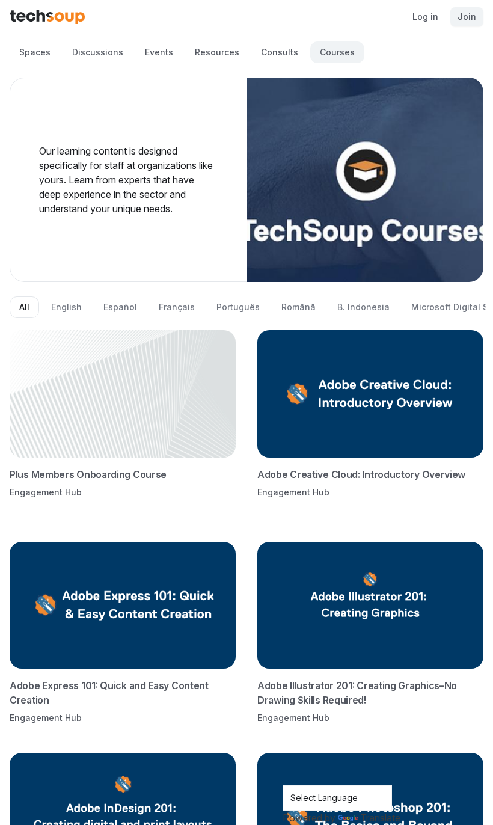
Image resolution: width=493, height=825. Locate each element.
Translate (380, 818)
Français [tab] (177, 307)
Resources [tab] (217, 52)
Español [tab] (120, 307)
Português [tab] (238, 307)
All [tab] (24, 307)
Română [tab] (298, 307)
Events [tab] (159, 52)
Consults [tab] (279, 52)
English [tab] (66, 307)
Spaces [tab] (35, 52)
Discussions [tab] (97, 52)
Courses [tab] (337, 52)
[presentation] (246, 412)
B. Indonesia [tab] (363, 307)
